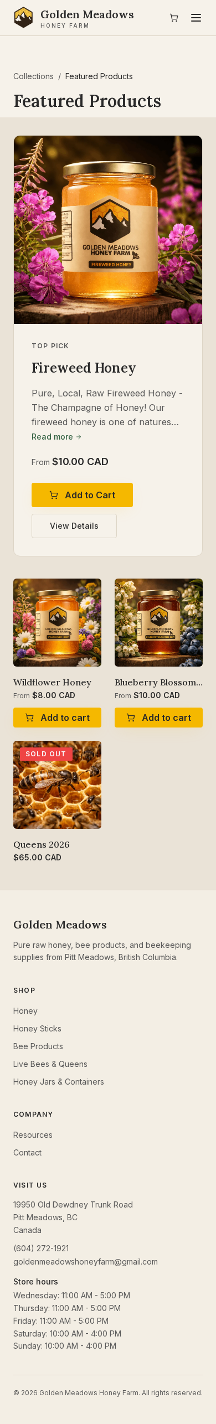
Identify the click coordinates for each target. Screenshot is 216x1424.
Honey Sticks (37, 1028)
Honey (25, 1010)
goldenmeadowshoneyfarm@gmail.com (85, 1261)
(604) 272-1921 (41, 1248)
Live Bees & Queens (50, 1064)
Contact (27, 1152)
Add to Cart (90, 495)
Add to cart (65, 717)
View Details (74, 525)
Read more (52, 436)
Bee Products (38, 1046)
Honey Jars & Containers (58, 1081)
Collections (33, 76)
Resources (33, 1134)
